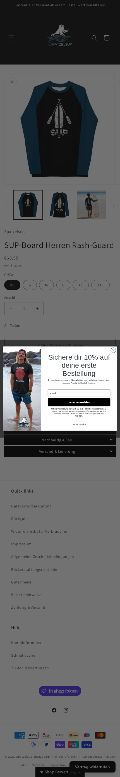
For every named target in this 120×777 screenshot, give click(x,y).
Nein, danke (79, 424)
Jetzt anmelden (79, 402)
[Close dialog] (113, 350)
